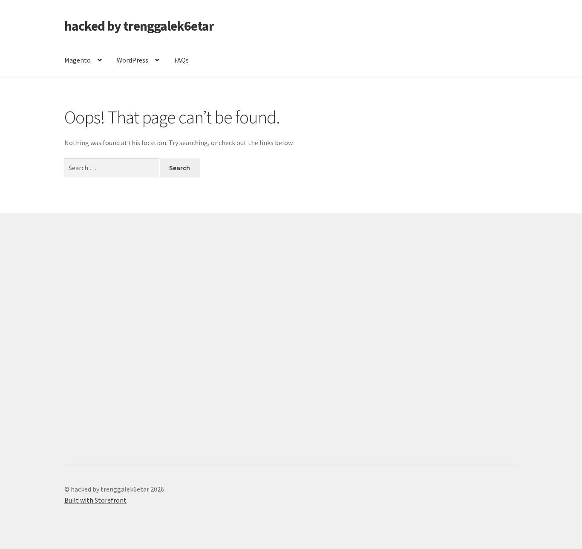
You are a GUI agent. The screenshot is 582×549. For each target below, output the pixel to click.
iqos (113, 414)
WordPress (132, 60)
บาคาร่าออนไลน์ (89, 278)
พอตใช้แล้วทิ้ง (85, 341)
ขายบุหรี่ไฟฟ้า (136, 378)
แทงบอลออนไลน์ (115, 253)
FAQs (181, 60)
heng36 (75, 440)
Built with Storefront (95, 500)
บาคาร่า (76, 253)
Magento (77, 60)
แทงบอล (128, 278)
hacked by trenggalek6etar (139, 25)
